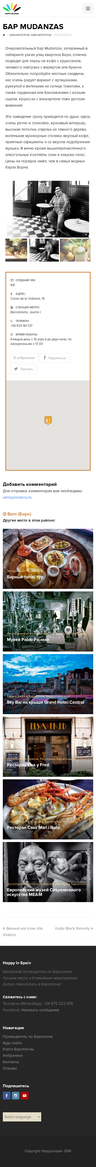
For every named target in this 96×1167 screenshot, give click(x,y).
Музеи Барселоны (74, 634)
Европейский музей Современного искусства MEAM (44, 892)
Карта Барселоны (18, 1049)
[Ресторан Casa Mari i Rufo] (48, 809)
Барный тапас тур (25, 577)
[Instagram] (15, 1095)
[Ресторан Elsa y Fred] (48, 747)
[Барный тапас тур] (48, 559)
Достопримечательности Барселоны (33, 634)
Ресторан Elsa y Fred (28, 765)
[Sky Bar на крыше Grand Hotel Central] (48, 684)
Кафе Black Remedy (72, 928)
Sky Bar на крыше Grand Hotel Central (45, 702)
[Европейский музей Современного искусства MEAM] (48, 872)
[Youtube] (24, 1095)
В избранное (24, 358)
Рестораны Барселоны (56, 759)
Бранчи (33, 759)
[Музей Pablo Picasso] (48, 621)
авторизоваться (17, 497)
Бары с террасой (58, 696)
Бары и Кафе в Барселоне (25, 696)
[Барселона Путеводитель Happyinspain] (12, 8)
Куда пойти (12, 1043)
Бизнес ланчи (16, 759)
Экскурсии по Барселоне (25, 571)
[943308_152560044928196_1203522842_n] (48, 209)
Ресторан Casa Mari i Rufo (33, 827)
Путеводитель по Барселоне (28, 1036)
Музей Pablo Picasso (28, 639)
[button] (48, 420)
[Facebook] (6, 1095)
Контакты (11, 1062)
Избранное (13, 1055)
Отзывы (10, 1068)
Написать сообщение (40, 1010)
